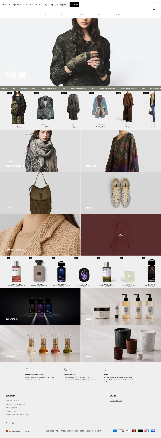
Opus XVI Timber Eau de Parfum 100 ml (39, 285)
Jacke (18, 126)
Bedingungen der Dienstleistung (17, 415)
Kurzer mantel (100, 126)
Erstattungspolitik (12, 408)
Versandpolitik (11, 411)
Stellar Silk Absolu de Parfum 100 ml (152, 285)
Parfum (81, 15)
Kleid (73, 126)
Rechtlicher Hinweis (12, 401)
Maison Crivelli (16, 284)
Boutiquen (116, 15)
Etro (73, 125)
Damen (45, 15)
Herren (63, 15)
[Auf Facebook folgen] (7, 422)
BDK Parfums (62, 284)
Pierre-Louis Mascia (46, 125)
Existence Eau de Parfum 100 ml (129, 285)
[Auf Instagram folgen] (13, 422)
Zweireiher (128, 126)
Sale (98, 15)
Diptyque (84, 284)
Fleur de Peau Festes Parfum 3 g (84, 285)
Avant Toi (18, 125)
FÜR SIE (16, 74)
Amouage (39, 284)
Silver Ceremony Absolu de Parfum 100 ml (61, 285)
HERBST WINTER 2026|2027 (19, 88)
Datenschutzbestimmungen (16, 404)
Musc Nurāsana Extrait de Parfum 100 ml (16, 285)
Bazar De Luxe (101, 125)
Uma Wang (128, 125)
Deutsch (27, 431)
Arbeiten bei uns (116, 401)
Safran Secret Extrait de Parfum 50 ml (107, 285)
